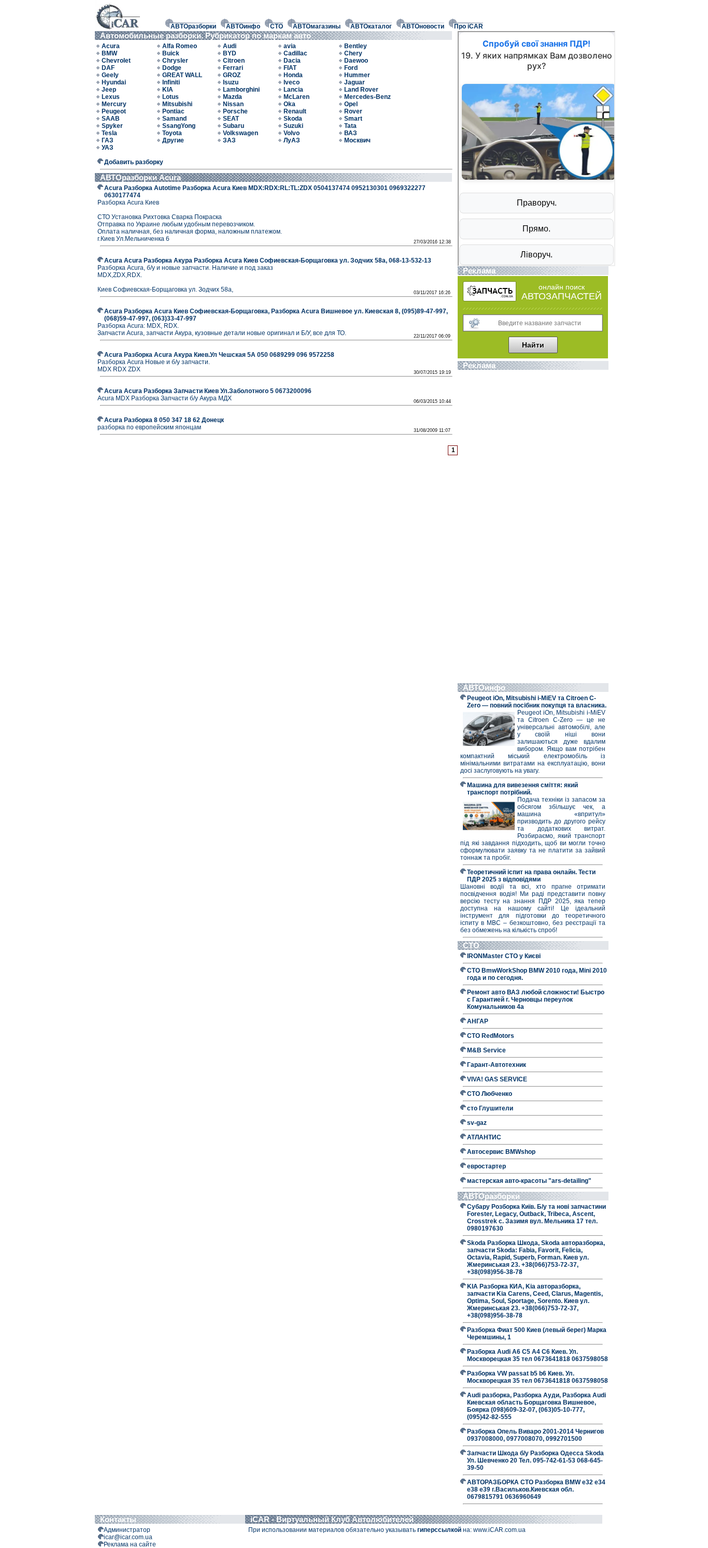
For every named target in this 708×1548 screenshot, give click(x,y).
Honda (293, 75)
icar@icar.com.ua (128, 1537)
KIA (167, 89)
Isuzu (230, 82)
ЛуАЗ (292, 140)
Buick (170, 53)
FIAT (290, 67)
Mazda (232, 96)
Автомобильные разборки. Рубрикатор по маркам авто (207, 35)
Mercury (114, 104)
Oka (289, 104)
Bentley (355, 46)
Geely (110, 75)
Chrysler (175, 60)
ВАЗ (350, 133)
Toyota (172, 133)
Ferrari (233, 67)
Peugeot (114, 111)
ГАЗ (108, 140)
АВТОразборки (193, 26)
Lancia (293, 89)
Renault (295, 111)
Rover (353, 111)
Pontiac (173, 111)
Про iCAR (468, 26)
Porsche (235, 111)
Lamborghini (241, 89)
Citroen (234, 60)
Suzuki (293, 125)
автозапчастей (561, 296)
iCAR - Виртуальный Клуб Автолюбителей (332, 1519)
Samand (174, 118)
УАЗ (108, 147)
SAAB (111, 118)
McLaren (296, 96)
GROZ (231, 75)
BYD (229, 53)
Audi (229, 46)
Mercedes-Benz (367, 96)
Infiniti (171, 82)
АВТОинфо (243, 26)
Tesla (109, 133)
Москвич (357, 140)
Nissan (233, 104)
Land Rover (361, 89)
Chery (353, 53)
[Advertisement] (533, 527)
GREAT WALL (182, 75)
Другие (173, 140)
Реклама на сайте (130, 1544)
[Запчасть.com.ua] (489, 299)
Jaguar (354, 82)
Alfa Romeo (179, 46)
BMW (109, 53)
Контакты (118, 1519)
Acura (111, 46)
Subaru (233, 125)
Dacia (292, 60)
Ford (351, 67)
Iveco (292, 82)
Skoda (293, 118)
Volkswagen (240, 133)
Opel (351, 104)
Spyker (112, 125)
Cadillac (295, 53)
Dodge (171, 67)
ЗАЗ (229, 140)
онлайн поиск (562, 287)
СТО (276, 26)
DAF (108, 67)
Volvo (292, 133)
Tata (350, 125)
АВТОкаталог (371, 26)
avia (290, 46)
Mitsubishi (177, 104)
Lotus (170, 96)
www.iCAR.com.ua (499, 1529)
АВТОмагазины (317, 26)
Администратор (127, 1529)
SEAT (231, 118)
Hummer (357, 75)
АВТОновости (423, 26)
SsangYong (178, 125)
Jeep (109, 89)
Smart (353, 118)
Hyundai (114, 82)
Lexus (111, 96)
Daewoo (356, 60)
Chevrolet (116, 60)
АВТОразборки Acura (140, 177)
